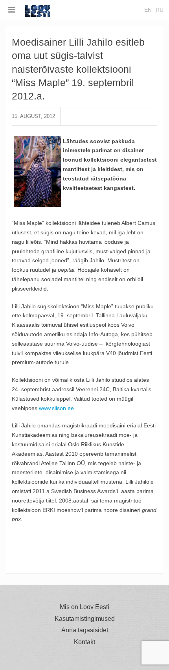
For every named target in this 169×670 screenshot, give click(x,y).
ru (159, 10)
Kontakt (84, 642)
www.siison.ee (56, 408)
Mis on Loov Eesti (84, 607)
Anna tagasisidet (84, 630)
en (148, 10)
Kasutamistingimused (85, 619)
